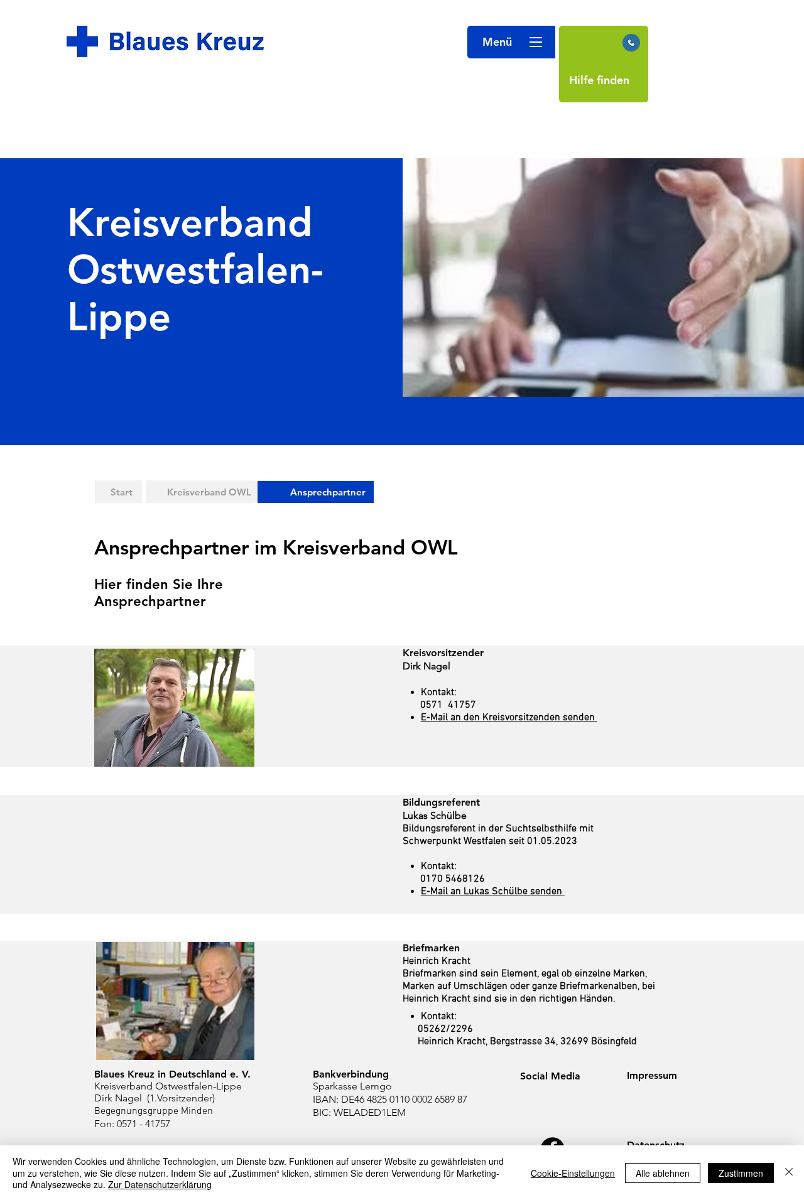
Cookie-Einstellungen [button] (573, 1173)
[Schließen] (788, 1172)
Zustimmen (741, 1173)
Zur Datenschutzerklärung (160, 1184)
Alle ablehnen (663, 1173)
